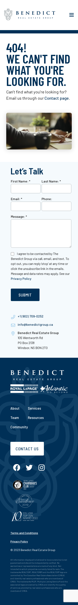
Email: (16, 199)
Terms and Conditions (24, 533)
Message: (19, 216)
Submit (25, 294)
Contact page (57, 98)
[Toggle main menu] (71, 15)
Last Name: (51, 181)
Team (14, 417)
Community (19, 427)
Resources (36, 417)
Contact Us (27, 448)
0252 (39, 316)
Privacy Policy (21, 278)
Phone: (47, 199)
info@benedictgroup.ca (35, 324)
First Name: (20, 181)
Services (34, 408)
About (15, 408)
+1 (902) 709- (27, 316)
